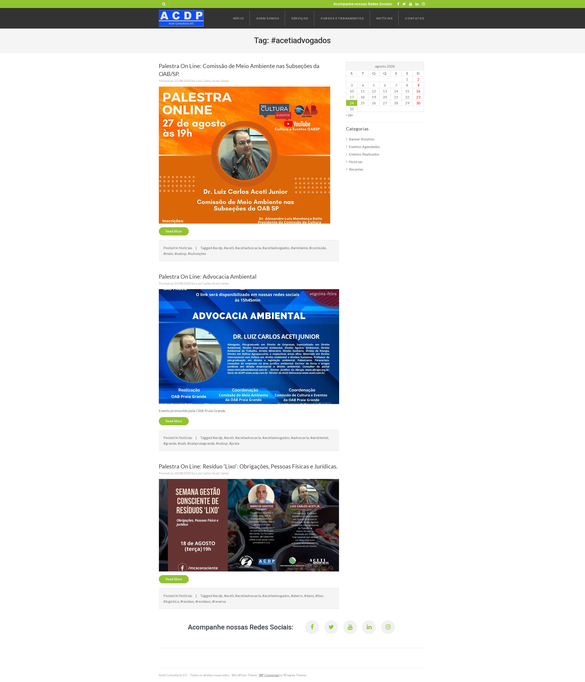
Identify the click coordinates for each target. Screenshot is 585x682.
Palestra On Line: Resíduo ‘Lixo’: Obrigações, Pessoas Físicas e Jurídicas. (248, 466)
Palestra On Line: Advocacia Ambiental (207, 276)
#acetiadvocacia (248, 248)
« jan (349, 115)
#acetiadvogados (276, 248)
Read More (174, 231)
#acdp (218, 248)
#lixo (319, 595)
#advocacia (300, 437)
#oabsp (180, 253)
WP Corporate (269, 675)
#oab (182, 443)
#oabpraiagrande (201, 443)
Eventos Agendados (364, 146)
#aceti (229, 248)
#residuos (203, 601)
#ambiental (319, 437)
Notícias (185, 248)
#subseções (197, 253)
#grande (169, 443)
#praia (234, 443)
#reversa (219, 601)
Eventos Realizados (364, 154)
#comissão (317, 248)
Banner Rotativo (362, 139)
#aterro (297, 595)
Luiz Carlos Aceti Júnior (212, 81)
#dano (309, 595)
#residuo (187, 601)
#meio (168, 253)
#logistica (171, 601)
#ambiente (299, 248)
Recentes (356, 169)
